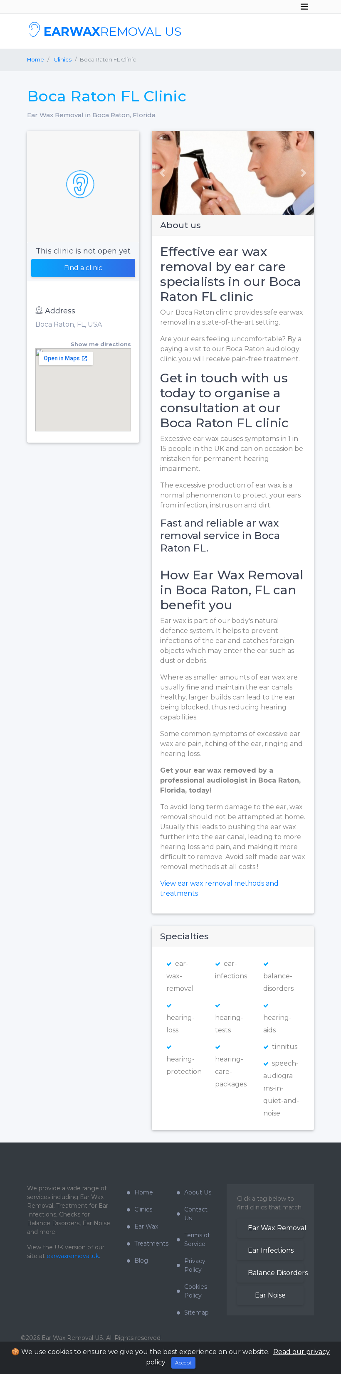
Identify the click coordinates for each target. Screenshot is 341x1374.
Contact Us (196, 1214)
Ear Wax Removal (276, 1228)
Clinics (143, 1209)
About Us (197, 1192)
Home (35, 59)
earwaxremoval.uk (73, 1256)
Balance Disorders (276, 1273)
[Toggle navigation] (304, 6)
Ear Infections (271, 1250)
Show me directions (101, 344)
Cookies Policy (195, 1291)
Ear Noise (270, 1295)
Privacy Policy (194, 1265)
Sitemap (196, 1312)
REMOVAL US (112, 31)
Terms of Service (197, 1239)
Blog (141, 1260)
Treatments (149, 1243)
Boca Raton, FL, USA (68, 324)
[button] (159, 173)
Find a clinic (83, 268)
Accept (183, 1362)
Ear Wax (146, 1226)
